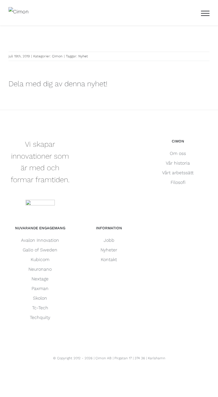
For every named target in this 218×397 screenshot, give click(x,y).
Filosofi (178, 182)
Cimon (57, 56)
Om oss (178, 153)
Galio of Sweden (40, 250)
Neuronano (40, 269)
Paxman (40, 288)
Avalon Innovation (40, 240)
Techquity (40, 317)
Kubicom (40, 259)
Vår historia (178, 163)
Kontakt (109, 259)
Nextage (40, 279)
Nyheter (108, 250)
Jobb (109, 240)
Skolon (40, 298)
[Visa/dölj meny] (205, 13)
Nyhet (83, 56)
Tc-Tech (40, 307)
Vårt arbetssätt (178, 172)
